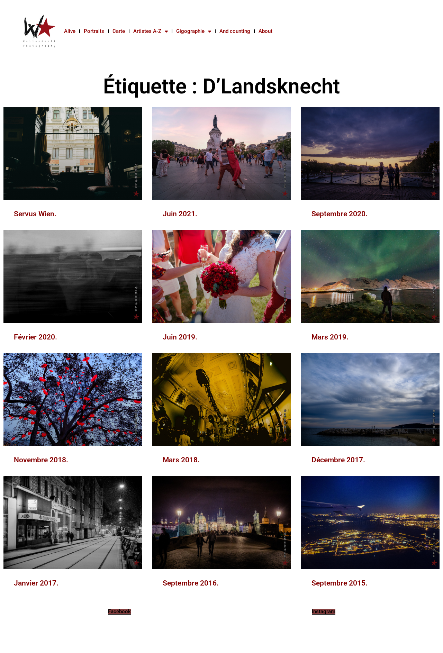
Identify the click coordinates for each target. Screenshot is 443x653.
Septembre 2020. (339, 214)
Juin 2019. (180, 337)
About (265, 31)
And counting (234, 31)
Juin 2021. (180, 214)
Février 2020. (35, 337)
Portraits (94, 31)
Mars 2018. (181, 460)
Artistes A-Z (147, 31)
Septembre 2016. (191, 583)
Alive (69, 31)
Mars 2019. (330, 337)
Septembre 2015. (339, 583)
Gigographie (190, 31)
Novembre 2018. (41, 460)
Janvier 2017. (36, 583)
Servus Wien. (35, 214)
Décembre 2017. (338, 460)
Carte (118, 31)
